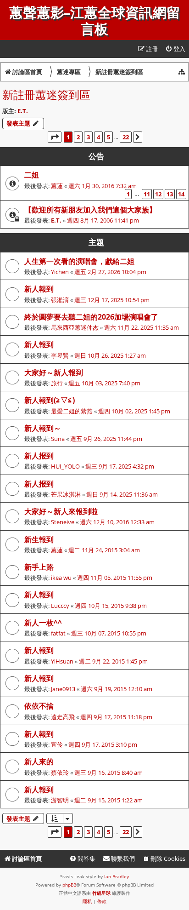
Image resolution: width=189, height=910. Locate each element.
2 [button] (78, 137)
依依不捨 (39, 706)
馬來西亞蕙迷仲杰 (75, 327)
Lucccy (60, 605)
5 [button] (108, 137)
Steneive (62, 522)
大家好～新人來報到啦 (61, 511)
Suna (58, 439)
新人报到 (39, 456)
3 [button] (88, 137)
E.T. (22, 111)
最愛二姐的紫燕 (72, 411)
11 (147, 194)
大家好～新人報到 (53, 372)
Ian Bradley (116, 876)
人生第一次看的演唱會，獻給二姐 (79, 261)
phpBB (69, 884)
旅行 (57, 383)
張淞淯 (60, 300)
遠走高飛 (63, 717)
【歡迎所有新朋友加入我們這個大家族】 (90, 210)
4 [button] (98, 137)
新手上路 (39, 567)
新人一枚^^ (43, 623)
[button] (54, 137)
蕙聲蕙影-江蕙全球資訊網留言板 (94, 21)
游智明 (60, 800)
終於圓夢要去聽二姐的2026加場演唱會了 (91, 317)
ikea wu (61, 577)
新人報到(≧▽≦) (49, 400)
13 (170, 194)
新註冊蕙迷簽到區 (46, 94)
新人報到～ (42, 428)
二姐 (31, 175)
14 (181, 194)
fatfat (58, 633)
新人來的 (39, 761)
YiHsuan (62, 661)
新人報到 (39, 289)
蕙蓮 (57, 186)
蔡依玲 (60, 772)
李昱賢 (60, 355)
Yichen (60, 272)
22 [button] (125, 137)
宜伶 (57, 744)
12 (158, 194)
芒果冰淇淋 (66, 494)
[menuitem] (175, 49)
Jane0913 (63, 689)
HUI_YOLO (65, 466)
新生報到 (39, 539)
